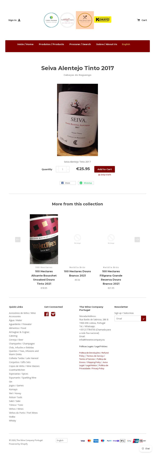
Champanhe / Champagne (22, 343)
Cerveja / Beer (16, 339)
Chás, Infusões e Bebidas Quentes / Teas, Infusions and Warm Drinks (24, 351)
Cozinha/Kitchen (17, 369)
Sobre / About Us (106, 44)
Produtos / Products (51, 44)
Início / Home (25, 44)
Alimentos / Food (17, 328)
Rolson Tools (15, 397)
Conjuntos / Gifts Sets (20, 362)
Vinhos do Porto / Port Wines (23, 412)
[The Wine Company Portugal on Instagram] (53, 315)
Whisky (12, 420)
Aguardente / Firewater (20, 324)
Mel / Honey (15, 393)
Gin (10, 381)
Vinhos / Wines (16, 408)
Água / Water (15, 320)
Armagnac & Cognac (19, 332)
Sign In (12, 20)
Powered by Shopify (18, 443)
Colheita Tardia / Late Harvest (23, 358)
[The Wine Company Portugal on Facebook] (46, 315)
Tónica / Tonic (16, 404)
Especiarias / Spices (18, 373)
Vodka (12, 416)
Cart (144, 20)
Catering (13, 335)
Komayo (13, 389)
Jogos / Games (16, 385)
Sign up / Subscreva (124, 313)
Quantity (47, 169)
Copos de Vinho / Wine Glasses (24, 366)
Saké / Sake (14, 401)
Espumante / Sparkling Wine (22, 377)
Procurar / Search (80, 44)
